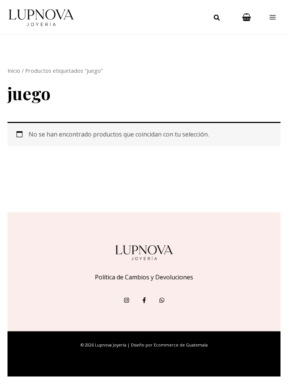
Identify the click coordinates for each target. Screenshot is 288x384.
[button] (217, 18)
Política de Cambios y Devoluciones (144, 277)
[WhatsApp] (161, 300)
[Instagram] (126, 300)
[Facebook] (144, 300)
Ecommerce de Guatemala (181, 345)
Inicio (14, 70)
